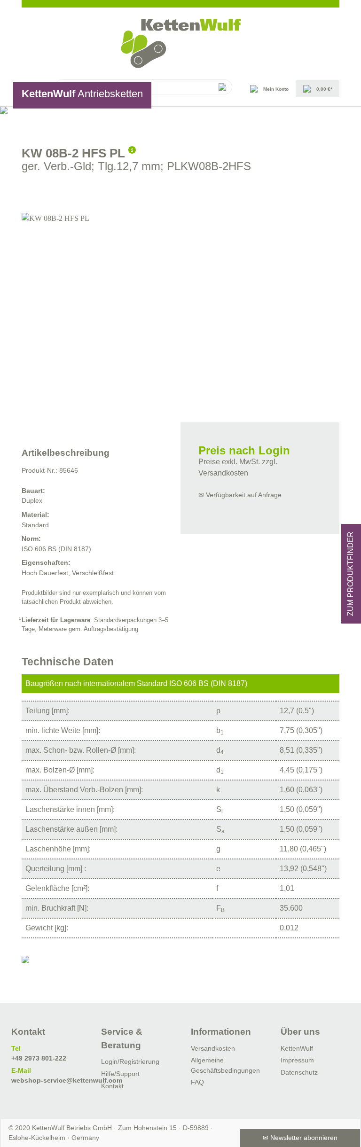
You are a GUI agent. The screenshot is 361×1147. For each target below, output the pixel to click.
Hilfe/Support (120, 1073)
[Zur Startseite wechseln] (180, 43)
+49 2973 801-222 (38, 1058)
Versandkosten (213, 1048)
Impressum (297, 1060)
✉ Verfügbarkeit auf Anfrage (240, 495)
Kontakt (112, 1086)
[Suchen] (221, 86)
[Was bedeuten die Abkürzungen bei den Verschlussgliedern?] (132, 148)
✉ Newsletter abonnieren (300, 1137)
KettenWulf (297, 1048)
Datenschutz (299, 1072)
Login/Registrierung (130, 1061)
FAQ (197, 1082)
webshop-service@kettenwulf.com (66, 1080)
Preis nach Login (244, 450)
